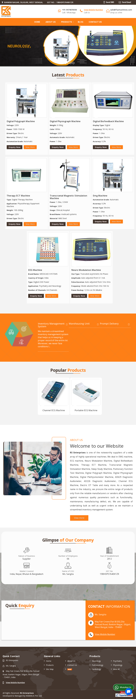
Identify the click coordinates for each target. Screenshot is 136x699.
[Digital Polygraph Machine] (26, 100)
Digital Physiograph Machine (65, 121)
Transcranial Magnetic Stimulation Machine (68, 197)
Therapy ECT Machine (18, 195)
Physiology (117, 665)
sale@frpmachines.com (121, 9)
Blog (80, 22)
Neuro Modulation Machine (86, 269)
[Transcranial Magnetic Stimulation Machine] (70, 175)
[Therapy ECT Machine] (26, 175)
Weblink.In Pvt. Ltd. (34, 696)
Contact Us (95, 22)
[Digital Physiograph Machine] (70, 100)
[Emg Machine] (113, 175)
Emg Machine (100, 195)
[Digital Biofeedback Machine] (113, 100)
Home (37, 22)
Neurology (96, 661)
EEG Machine (35, 269)
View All (116, 669)
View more (79, 518)
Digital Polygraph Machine (21, 121)
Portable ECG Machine (86, 410)
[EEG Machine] (48, 249)
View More (30, 147)
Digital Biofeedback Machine (108, 121)
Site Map (50, 669)
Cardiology (96, 669)
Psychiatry (117, 661)
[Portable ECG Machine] (86, 392)
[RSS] (69, 669)
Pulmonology (97, 665)
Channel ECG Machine (53, 410)
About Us (51, 22)
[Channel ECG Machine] (53, 392)
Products (66, 22)
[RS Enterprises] (6, 11)
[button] (93, 9)
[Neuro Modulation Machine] (91, 249)
